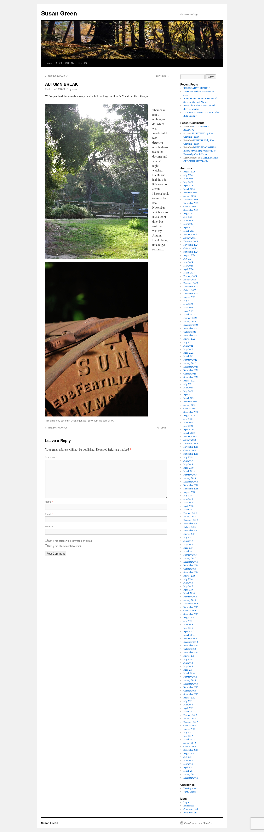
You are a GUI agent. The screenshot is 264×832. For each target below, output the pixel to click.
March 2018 (189, 509)
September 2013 (190, 694)
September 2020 (190, 411)
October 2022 (189, 331)
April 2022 (188, 352)
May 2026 (188, 181)
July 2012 (187, 732)
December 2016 (190, 561)
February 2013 (190, 714)
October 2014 (189, 648)
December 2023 (190, 282)
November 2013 (190, 687)
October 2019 (189, 450)
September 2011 (190, 749)
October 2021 (189, 373)
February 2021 (190, 401)
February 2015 (190, 638)
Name (49, 501)
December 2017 (190, 519)
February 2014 (190, 676)
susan (75, 89)
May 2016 (188, 586)
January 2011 (189, 774)
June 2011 (188, 760)
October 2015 (189, 610)
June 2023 (188, 303)
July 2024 (187, 258)
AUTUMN (162, 76)
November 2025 (190, 202)
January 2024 (189, 279)
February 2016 (190, 596)
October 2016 (189, 568)
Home (48, 63)
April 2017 (188, 547)
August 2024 (189, 255)
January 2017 (189, 558)
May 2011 (188, 763)
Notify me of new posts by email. (65, 546)
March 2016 (189, 593)
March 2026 (189, 188)
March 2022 (189, 356)
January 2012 (189, 742)
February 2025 (190, 234)
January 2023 (189, 321)
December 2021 (190, 366)
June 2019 (188, 460)
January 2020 (189, 439)
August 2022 (189, 338)
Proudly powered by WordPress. (199, 822)
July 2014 (187, 659)
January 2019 (189, 478)
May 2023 (188, 307)
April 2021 (188, 394)
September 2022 (190, 335)
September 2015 (190, 613)
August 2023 (189, 296)
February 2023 (190, 317)
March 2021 (189, 397)
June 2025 (188, 220)
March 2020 (189, 432)
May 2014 (188, 666)
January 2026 (189, 195)
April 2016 (188, 589)
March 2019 (189, 471)
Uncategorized (78, 420)
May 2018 (188, 502)
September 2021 (190, 377)
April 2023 (188, 310)
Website (49, 526)
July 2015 (187, 620)
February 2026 (190, 192)
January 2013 (189, 718)
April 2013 (188, 707)
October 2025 (189, 206)
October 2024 (189, 248)
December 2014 (190, 641)
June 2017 (188, 540)
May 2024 (188, 265)
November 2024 (190, 244)
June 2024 (188, 262)
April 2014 (188, 669)
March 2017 (189, 551)
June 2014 (188, 662)
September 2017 (190, 530)
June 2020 (188, 422)
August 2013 (189, 697)
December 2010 (190, 777)
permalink (108, 420)
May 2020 (188, 425)
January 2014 (189, 680)
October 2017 (189, 526)
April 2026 (188, 185)
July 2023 (187, 300)
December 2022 (190, 324)
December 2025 (190, 199)
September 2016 (190, 572)
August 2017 (189, 533)
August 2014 (189, 655)
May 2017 (188, 544)
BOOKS (82, 63)
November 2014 (190, 645)
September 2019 (190, 453)
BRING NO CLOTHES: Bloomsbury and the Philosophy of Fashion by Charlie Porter (199, 151)
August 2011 (189, 753)
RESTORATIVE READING (196, 87)
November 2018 (190, 485)
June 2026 (188, 178)
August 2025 (189, 213)
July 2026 (187, 175)
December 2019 (190, 443)
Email (49, 514)
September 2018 (190, 488)
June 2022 (188, 345)
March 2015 (189, 634)
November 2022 (190, 328)
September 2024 (190, 251)
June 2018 (188, 498)
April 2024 (188, 269)
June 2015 (188, 624)
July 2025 (187, 216)
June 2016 (188, 582)
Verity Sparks (189, 791)
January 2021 (189, 404)
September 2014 (190, 652)
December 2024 (190, 241)
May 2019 (188, 464)
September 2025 (190, 209)
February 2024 (190, 276)
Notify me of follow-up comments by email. (70, 540)
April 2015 (188, 631)
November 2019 (190, 446)
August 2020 (189, 415)
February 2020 (190, 436)
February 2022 (190, 359)
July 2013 (187, 701)
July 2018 (187, 495)
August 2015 (189, 617)
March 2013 (189, 711)
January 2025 (189, 237)
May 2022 (188, 349)
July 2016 (187, 579)
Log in (186, 802)
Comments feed (190, 809)
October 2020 (189, 408)
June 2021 (188, 387)
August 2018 (189, 492)
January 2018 (189, 516)
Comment (51, 457)
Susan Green (59, 13)
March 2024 (189, 272)
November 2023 (190, 286)
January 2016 (189, 600)
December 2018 (190, 481)
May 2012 (188, 735)
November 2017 (190, 523)
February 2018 (190, 512)
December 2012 (190, 721)
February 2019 (190, 474)
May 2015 (188, 627)
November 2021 (190, 370)
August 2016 (189, 575)
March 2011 (189, 770)
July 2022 (187, 342)
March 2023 (189, 314)
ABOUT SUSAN (65, 63)
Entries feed (188, 805)
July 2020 (187, 418)
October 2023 (189, 289)
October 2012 (189, 725)
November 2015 (190, 606)
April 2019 (188, 467)
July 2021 (187, 384)
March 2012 (189, 739)
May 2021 (188, 390)
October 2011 (189, 746)
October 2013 (189, 690)
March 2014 (189, 673)
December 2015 (190, 603)
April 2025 (188, 227)
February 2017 (190, 554)
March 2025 (189, 230)
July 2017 (187, 537)
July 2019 (187, 457)
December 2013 (190, 683)
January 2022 (189, 363)
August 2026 (189, 171)
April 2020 (188, 429)
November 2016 (190, 565)
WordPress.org (190, 812)
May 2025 (188, 223)
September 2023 (190, 293)
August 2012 (189, 728)
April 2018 (188, 505)
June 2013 (188, 704)
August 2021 (189, 380)
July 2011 (187, 756)
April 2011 (188, 767)
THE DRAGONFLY (56, 76)
